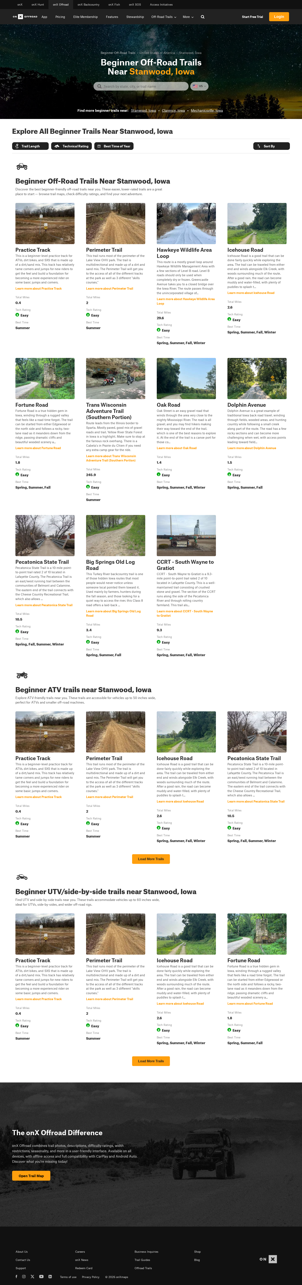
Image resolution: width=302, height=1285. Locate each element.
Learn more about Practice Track (45, 275)
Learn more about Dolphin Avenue (257, 431)
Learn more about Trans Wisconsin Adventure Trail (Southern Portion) (116, 431)
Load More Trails (151, 859)
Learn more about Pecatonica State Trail (45, 587)
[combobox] (144, 86)
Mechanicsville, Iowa (207, 110)
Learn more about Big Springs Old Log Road (116, 587)
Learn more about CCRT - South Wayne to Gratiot (186, 587)
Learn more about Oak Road (186, 431)
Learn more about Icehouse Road (257, 275)
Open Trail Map (31, 1176)
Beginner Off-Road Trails (118, 53)
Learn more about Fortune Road (45, 431)
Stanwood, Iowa (143, 110)
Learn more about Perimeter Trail (116, 275)
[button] (30, 146)
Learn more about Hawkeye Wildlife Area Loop (186, 275)
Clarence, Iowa (173, 110)
